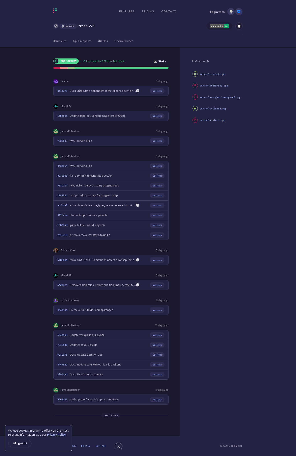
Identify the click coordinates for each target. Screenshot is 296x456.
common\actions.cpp (212, 120)
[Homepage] (68, 11)
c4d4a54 (62, 166)
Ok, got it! (20, 443)
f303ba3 (62, 225)
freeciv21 (86, 26)
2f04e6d (62, 374)
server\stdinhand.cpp (214, 85)
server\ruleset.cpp (212, 74)
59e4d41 (62, 399)
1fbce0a (62, 116)
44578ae (62, 364)
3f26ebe (62, 215)
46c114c (62, 310)
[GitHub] (231, 11)
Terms (72, 445)
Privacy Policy (56, 434)
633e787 (62, 185)
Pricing (148, 11)
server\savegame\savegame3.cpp (220, 97)
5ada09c (62, 285)
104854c (62, 195)
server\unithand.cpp (213, 108)
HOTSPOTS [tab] (200, 60)
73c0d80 (62, 345)
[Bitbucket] (238, 11)
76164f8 (62, 235)
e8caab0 (62, 335)
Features (127, 11)
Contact (168, 11)
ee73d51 (62, 175)
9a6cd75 (62, 354)
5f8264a (62, 260)
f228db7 (62, 141)
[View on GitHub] (239, 26)
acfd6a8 (62, 205)
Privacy (85, 445)
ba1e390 (62, 91)
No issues (157, 91)
